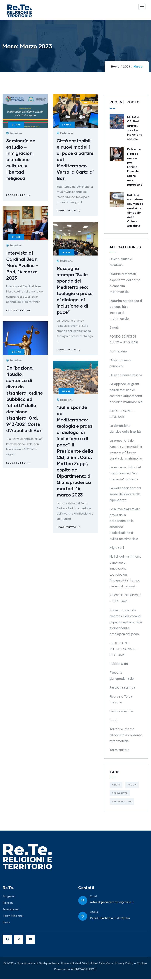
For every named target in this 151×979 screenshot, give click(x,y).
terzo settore (122, 801)
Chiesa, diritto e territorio (121, 262)
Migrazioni (117, 548)
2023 (126, 66)
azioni (116, 784)
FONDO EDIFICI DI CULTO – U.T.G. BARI (124, 339)
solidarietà (119, 793)
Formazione (118, 351)
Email (93, 896)
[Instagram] (18, 939)
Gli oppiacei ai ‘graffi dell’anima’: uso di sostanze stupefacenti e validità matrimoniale (126, 393)
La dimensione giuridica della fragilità (125, 429)
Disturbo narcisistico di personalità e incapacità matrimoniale (126, 310)
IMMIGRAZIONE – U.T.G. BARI (122, 414)
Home (115, 66)
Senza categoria (121, 711)
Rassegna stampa (122, 687)
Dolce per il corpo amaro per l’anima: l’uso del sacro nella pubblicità (135, 166)
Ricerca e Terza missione (121, 699)
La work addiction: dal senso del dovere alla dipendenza (125, 494)
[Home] (27, 856)
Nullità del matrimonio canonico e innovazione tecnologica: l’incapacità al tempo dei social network (125, 571)
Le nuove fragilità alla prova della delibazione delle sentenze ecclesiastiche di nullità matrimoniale (125, 524)
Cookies (142, 963)
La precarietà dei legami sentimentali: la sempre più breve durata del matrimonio (126, 449)
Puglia (132, 784)
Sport (114, 720)
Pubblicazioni (119, 664)
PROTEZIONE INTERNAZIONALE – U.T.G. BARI (124, 649)
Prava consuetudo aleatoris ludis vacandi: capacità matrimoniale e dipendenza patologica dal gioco (126, 622)
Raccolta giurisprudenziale (122, 675)
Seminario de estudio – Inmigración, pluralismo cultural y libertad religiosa (20, 159)
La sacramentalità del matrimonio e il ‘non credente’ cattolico (125, 473)
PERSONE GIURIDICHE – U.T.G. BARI (125, 598)
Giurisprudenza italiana (126, 375)
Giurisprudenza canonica (120, 363)
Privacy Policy (124, 963)
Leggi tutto (16, 195)
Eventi (114, 327)
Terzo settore (119, 750)
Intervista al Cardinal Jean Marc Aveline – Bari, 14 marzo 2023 (22, 265)
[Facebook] (7, 939)
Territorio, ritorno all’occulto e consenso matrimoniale (126, 735)
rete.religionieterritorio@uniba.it (112, 902)
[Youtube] (30, 939)
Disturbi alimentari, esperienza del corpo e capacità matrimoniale (125, 283)
